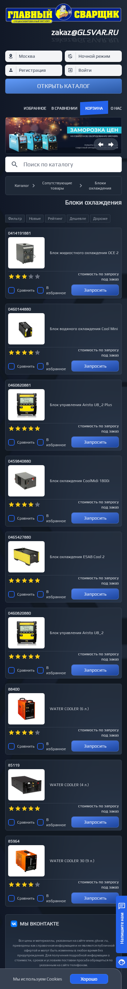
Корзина (94, 108)
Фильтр (15, 218)
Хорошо (89, 978)
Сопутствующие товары (57, 185)
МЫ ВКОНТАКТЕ (39, 924)
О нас (116, 108)
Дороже (100, 218)
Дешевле (78, 218)
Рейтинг (55, 218)
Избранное (35, 108)
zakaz (84, 32)
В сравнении (64, 108)
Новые (35, 218)
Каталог (22, 185)
